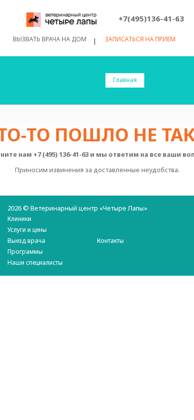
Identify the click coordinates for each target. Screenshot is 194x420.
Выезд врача (26, 240)
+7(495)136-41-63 (151, 18)
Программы (25, 251)
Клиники (19, 218)
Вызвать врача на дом (50, 39)
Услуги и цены (27, 229)
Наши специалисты (35, 262)
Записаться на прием (140, 39)
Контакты (110, 240)
